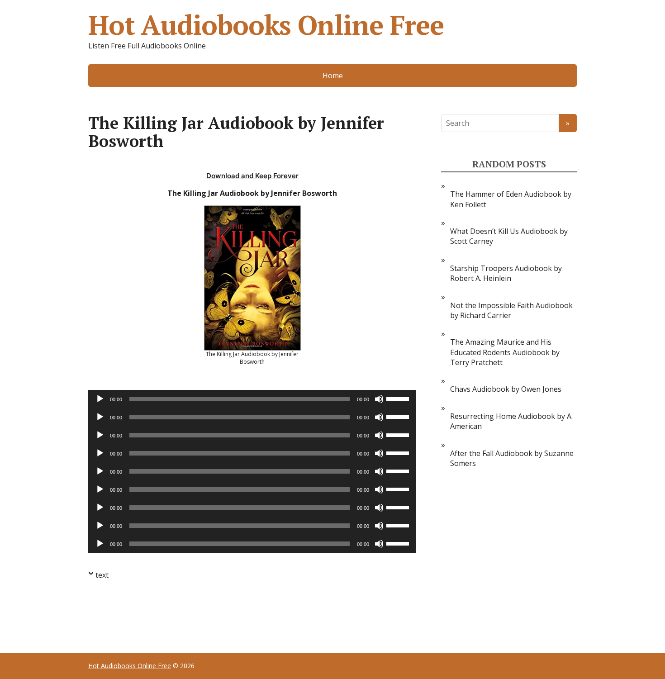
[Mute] (379, 399)
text (102, 575)
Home (333, 76)
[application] (252, 399)
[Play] (99, 399)
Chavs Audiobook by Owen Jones (505, 389)
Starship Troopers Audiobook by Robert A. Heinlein (506, 273)
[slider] (399, 398)
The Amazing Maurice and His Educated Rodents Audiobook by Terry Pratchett (505, 352)
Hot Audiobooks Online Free (266, 25)
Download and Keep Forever (252, 175)
